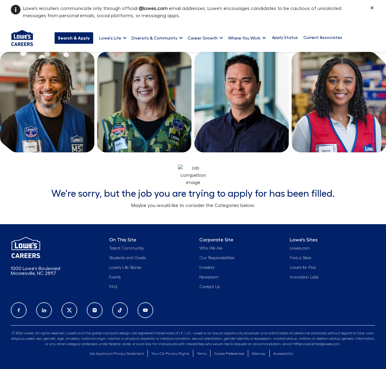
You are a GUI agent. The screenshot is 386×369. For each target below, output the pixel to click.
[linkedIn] (44, 310)
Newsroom (209, 277)
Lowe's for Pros (303, 268)
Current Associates (322, 37)
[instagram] (94, 310)
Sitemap (259, 353)
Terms (202, 353)
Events (115, 277)
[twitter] (69, 310)
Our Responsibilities (216, 258)
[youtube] (145, 310)
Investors (206, 268)
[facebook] (18, 310)
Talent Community (126, 248)
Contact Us (209, 287)
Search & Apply (74, 38)
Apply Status (285, 37)
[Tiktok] (120, 310)
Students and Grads (127, 258)
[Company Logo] (22, 37)
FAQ (113, 287)
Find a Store (300, 258)
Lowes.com (300, 248)
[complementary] (229, 353)
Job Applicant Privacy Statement (117, 353)
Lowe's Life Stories (125, 268)
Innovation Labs (304, 277)
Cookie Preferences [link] (229, 353)
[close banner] (372, 8)
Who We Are (211, 248)
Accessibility (283, 353)
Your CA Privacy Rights (170, 353)
